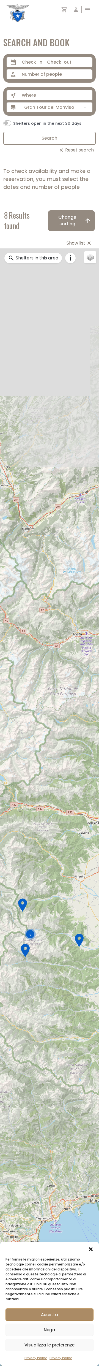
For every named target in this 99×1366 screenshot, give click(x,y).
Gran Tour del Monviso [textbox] (49, 107)
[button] (91, 1248)
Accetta (49, 1315)
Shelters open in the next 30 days (47, 123)
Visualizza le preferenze (49, 1345)
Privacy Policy (35, 1358)
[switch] (7, 123)
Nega (49, 1330)
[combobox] (56, 107)
